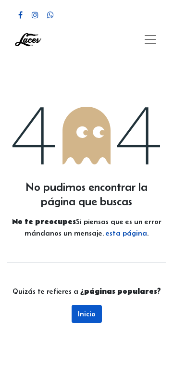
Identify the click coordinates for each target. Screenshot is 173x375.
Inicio (87, 314)
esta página (126, 233)
